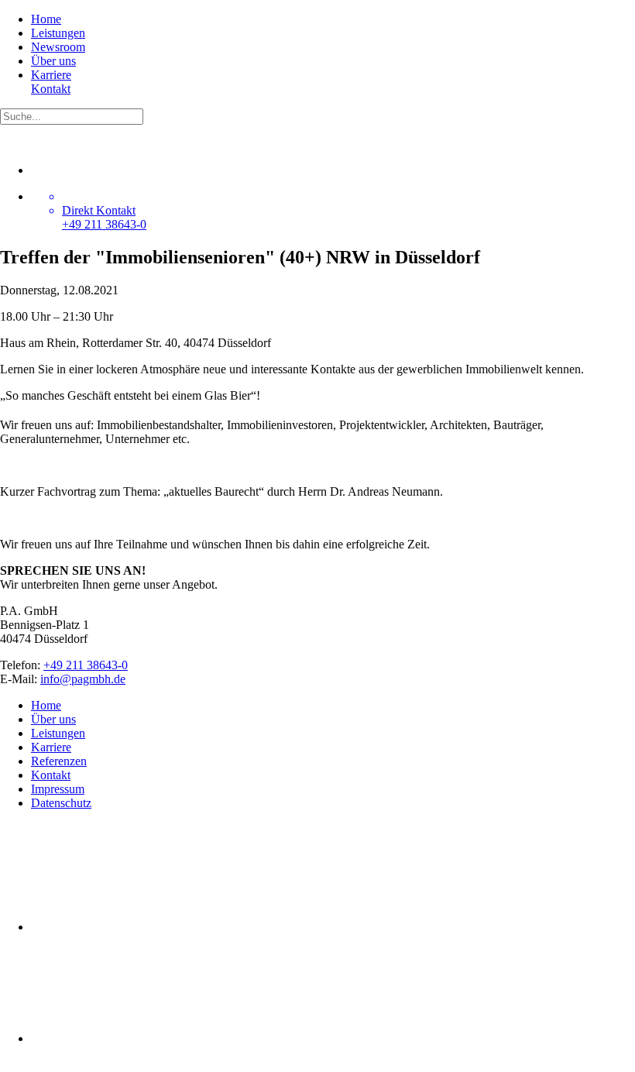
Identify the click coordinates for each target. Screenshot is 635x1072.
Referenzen (59, 761)
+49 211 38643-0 (85, 665)
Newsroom (58, 46)
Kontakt (50, 88)
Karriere (51, 74)
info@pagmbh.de (82, 678)
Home (46, 19)
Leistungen (58, 33)
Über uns (53, 60)
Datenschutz (61, 802)
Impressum (57, 788)
